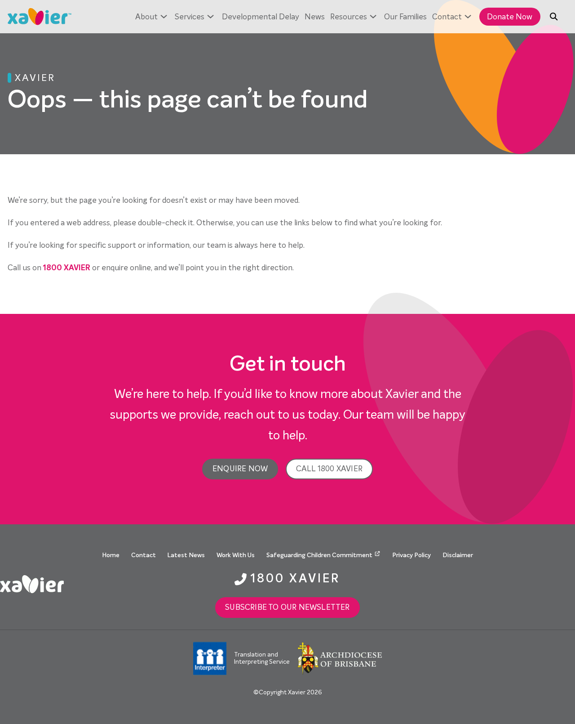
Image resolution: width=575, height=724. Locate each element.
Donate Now (509, 17)
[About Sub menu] (164, 16)
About (146, 17)
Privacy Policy (411, 555)
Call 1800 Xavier (329, 469)
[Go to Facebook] (554, 584)
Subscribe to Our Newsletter (287, 607)
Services (189, 17)
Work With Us (236, 555)
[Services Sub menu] (210, 16)
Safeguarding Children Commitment (319, 555)
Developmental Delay (260, 17)
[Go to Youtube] (570, 584)
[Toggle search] (553, 17)
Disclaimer (457, 555)
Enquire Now (240, 469)
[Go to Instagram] (539, 584)
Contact (447, 17)
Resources (348, 17)
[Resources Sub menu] (373, 16)
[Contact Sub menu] (468, 16)
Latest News (186, 555)
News (315, 17)
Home (110, 555)
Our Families (405, 17)
